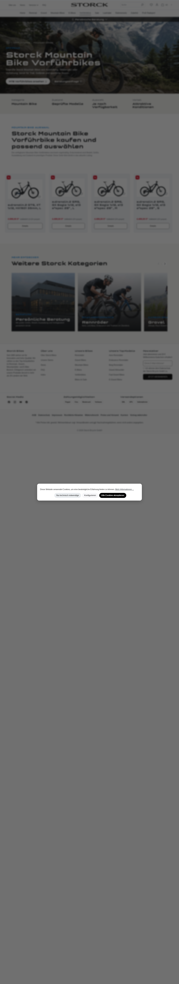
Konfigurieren (90, 495)
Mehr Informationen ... (124, 489)
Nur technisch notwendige (67, 495)
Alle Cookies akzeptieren (112, 495)
